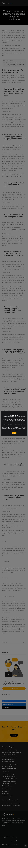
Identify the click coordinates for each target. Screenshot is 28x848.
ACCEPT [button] (14, 433)
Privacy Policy (22, 424)
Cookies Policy (6, 424)
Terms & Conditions (14, 424)
